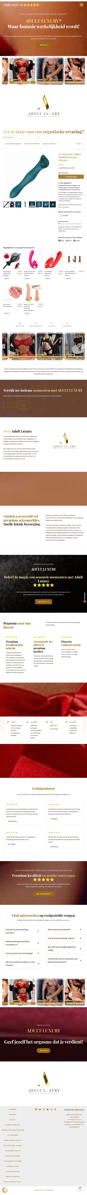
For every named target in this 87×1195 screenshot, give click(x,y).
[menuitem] (79, 149)
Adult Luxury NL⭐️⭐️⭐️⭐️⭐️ (21, 4)
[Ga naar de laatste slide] (3, 71)
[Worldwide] (55, 1109)
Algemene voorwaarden (74, 1114)
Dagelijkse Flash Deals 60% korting (12, 1130)
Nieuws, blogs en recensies (13, 1140)
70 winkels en (77, 530)
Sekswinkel (12, 1114)
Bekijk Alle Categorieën (12, 1125)
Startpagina (12, 1109)
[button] (43, 45)
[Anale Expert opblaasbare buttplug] (12, 259)
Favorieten (51, 326)
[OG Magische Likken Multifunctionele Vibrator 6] (46, 204)
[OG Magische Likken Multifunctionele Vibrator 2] (18, 204)
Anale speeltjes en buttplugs (13, 1161)
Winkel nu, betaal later (13, 1176)
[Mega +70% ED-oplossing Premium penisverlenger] (33, 292)
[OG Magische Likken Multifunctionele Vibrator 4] (32, 204)
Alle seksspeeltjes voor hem (13, 1145)
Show (84, 597)
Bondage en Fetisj (13, 1166)
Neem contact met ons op (12, 1182)
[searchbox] (20, 137)
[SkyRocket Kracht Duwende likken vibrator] (33, 259)
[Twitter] (40, 1109)
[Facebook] (36, 1109)
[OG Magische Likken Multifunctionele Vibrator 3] (25, 204)
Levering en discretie (74, 1119)
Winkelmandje (67, 326)
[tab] (22, 931)
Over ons (13, 1120)
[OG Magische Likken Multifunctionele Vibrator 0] (6, 204)
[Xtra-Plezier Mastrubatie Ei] (12, 292)
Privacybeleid (74, 1117)
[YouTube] (48, 1109)
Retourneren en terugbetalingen (74, 1122)
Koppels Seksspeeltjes (12, 1156)
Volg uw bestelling (35, 326)
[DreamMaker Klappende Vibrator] (53, 259)
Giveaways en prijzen (13, 1171)
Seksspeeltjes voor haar (13, 1151)
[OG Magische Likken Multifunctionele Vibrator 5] (39, 204)
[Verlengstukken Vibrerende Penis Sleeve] (74, 259)
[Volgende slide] (83, 71)
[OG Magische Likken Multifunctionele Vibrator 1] (12, 204)
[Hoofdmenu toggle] (81, 5)
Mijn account (20, 326)
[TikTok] (51, 1109)
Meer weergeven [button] (63, 207)
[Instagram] (44, 1109)
